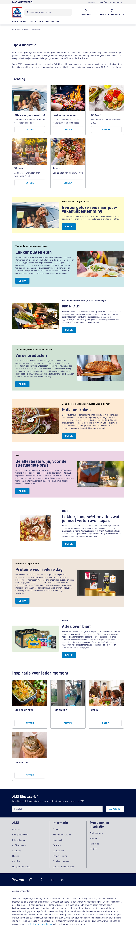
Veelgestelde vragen (62, 834)
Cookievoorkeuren (61, 861)
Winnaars (94, 838)
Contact (56, 829)
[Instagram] (31, 880)
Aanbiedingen (96, 832)
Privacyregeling (60, 855)
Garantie (57, 845)
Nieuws (15, 855)
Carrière (16, 861)
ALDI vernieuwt (19, 845)
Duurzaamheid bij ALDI (64, 866)
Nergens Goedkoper (21, 866)
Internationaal (18, 839)
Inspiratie (94, 843)
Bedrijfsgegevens (20, 834)
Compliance (58, 850)
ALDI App (16, 850)
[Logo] (17, 12)
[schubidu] (41, 880)
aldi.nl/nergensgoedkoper (40, 923)
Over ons (16, 829)
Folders (93, 848)
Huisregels (58, 839)
